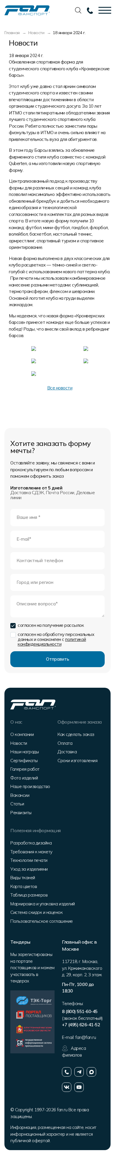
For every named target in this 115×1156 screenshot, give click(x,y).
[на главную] (27, 10)
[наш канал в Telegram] (79, 1072)
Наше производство (30, 786)
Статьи (17, 804)
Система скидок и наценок (36, 912)
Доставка (67, 751)
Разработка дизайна (31, 843)
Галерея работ (25, 769)
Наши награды (24, 751)
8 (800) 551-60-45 (80, 1011)
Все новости (60, 388)
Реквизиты (21, 812)
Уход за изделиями (29, 869)
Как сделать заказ (76, 734)
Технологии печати (28, 860)
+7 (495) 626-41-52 (81, 1024)
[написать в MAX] (91, 1072)
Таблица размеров (28, 895)
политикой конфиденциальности (52, 642)
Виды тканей (22, 877)
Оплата (65, 743)
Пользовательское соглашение (41, 921)
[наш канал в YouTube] (79, 1087)
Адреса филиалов (74, 1051)
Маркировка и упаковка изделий (42, 904)
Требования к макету (31, 851)
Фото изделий (24, 778)
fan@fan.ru (85, 1037)
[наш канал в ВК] (66, 1087)
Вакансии (19, 795)
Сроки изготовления (77, 760)
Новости (18, 743)
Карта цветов (23, 886)
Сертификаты (24, 760)
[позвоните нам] (66, 1072)
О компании (22, 734)
